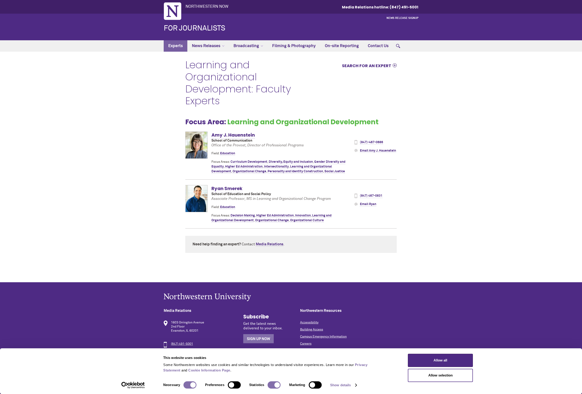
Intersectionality (276, 166)
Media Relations (269, 244)
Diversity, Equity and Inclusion (291, 161)
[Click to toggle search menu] (398, 46)
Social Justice (334, 171)
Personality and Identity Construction (295, 171)
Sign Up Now (258, 339)
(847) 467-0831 (371, 195)
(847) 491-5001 (182, 344)
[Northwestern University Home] (172, 11)
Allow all (440, 360)
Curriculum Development (249, 161)
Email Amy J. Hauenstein (378, 150)
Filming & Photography (294, 46)
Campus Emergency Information (323, 336)
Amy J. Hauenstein (233, 135)
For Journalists (194, 28)
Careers (305, 343)
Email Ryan (368, 204)
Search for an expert (366, 65)
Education (227, 153)
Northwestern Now (207, 7)
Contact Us (378, 46)
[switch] (234, 385)
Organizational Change (249, 171)
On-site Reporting (342, 46)
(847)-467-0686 (371, 142)
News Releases (206, 46)
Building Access (311, 329)
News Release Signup (402, 18)
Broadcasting (246, 46)
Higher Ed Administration (244, 166)
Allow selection (440, 375)
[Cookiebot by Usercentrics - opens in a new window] (133, 385)
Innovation (303, 215)
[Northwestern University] (291, 297)
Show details (340, 385)
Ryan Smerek (226, 188)
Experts (175, 46)
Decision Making (243, 215)
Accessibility (309, 322)
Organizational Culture (307, 220)
